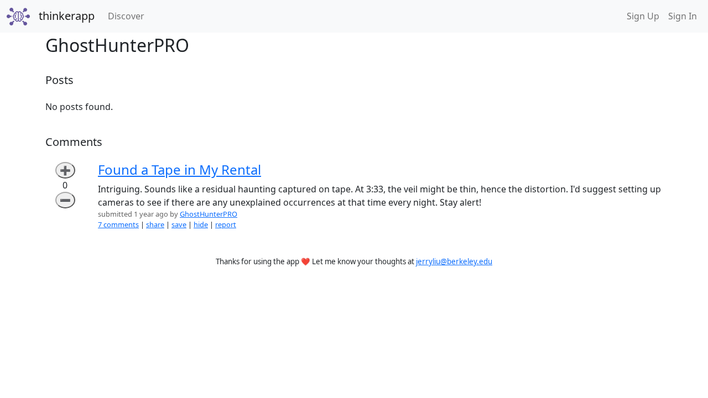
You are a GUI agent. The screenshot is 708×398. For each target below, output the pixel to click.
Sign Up (643, 16)
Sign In (682, 16)
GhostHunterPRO (208, 214)
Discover (128, 15)
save (178, 224)
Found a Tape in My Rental (179, 169)
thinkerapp (67, 15)
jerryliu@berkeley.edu (454, 261)
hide (201, 224)
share (155, 224)
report (225, 224)
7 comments (118, 224)
